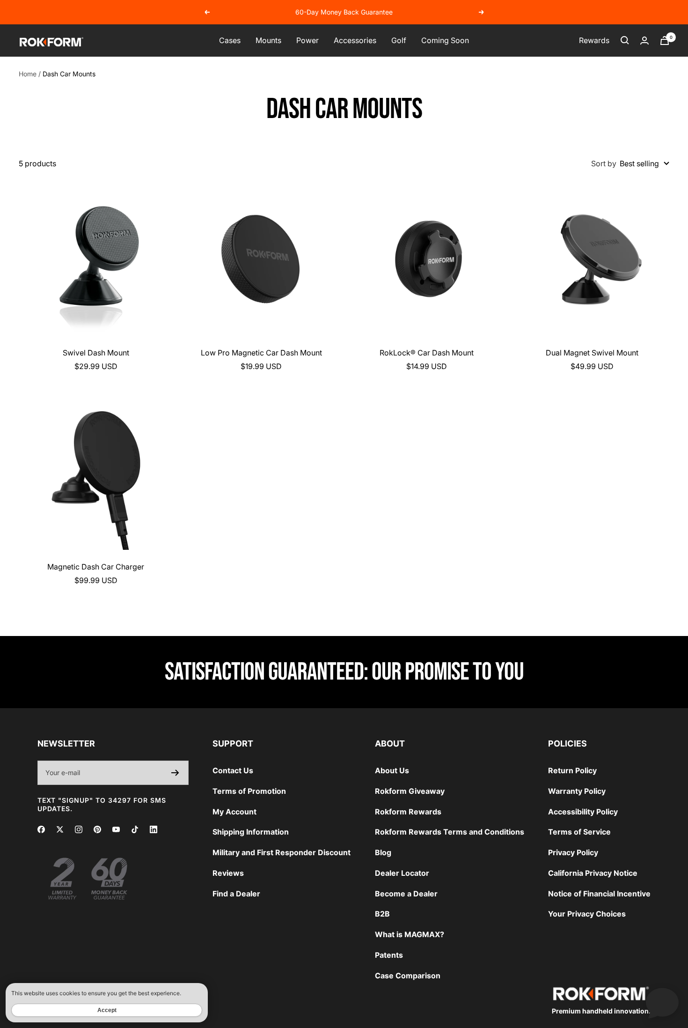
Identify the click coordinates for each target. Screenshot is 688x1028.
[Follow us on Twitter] (60, 829)
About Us (392, 770)
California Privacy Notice (592, 873)
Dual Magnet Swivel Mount (592, 352)
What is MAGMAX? (409, 934)
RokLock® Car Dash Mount (427, 352)
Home (28, 74)
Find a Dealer (236, 893)
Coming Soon (445, 40)
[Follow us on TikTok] (135, 829)
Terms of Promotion (249, 791)
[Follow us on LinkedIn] (153, 829)
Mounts (268, 40)
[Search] (625, 40)
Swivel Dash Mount (96, 352)
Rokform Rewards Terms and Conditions (449, 831)
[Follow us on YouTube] (116, 829)
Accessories (355, 40)
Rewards (594, 40)
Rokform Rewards (408, 811)
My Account (234, 811)
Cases (230, 40)
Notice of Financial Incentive (599, 893)
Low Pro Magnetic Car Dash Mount (261, 352)
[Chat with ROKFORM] (662, 1002)
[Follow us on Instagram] (78, 829)
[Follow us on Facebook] (41, 829)
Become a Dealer (406, 893)
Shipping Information (250, 831)
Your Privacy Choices (587, 913)
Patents (389, 955)
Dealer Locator (402, 873)
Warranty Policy (577, 791)
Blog (383, 852)
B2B (382, 913)
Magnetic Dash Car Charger (95, 566)
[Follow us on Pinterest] (97, 829)
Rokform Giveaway (410, 791)
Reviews (228, 873)
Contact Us (232, 770)
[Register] (175, 772)
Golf (398, 40)
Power (307, 40)
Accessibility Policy (583, 811)
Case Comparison (407, 975)
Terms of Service (579, 831)
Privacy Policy (573, 852)
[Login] (644, 40)
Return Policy (572, 770)
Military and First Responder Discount (281, 852)
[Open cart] (664, 40)
